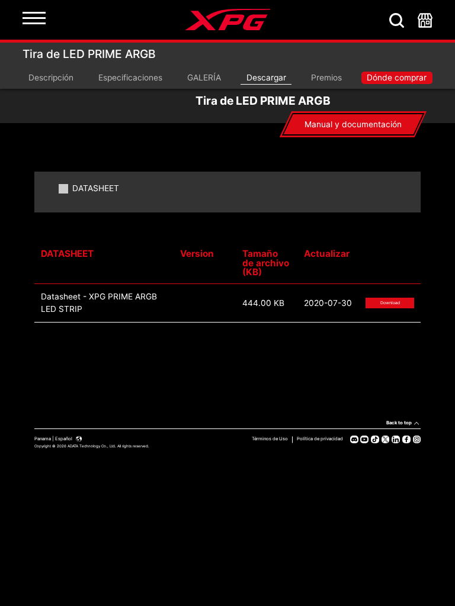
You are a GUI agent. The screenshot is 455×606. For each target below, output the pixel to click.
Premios (326, 77)
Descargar (266, 77)
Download (390, 302)
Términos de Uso (270, 438)
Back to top (399, 423)
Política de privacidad (320, 438)
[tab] (353, 124)
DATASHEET (95, 189)
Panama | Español (53, 438)
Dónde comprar (397, 77)
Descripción (50, 77)
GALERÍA (204, 77)
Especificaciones (130, 77)
